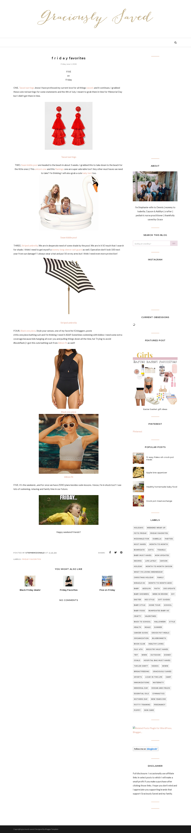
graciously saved (162, 671)
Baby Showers (141, 594)
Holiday (138, 566)
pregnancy (159, 705)
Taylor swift (141, 666)
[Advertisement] (68, 697)
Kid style (149, 600)
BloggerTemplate (51, 829)
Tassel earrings (26, 87)
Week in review (160, 594)
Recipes (138, 561)
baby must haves (142, 555)
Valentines (150, 616)
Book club (139, 644)
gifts (151, 550)
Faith (157, 589)
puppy (137, 710)
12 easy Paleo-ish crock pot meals (160, 458)
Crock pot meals (160, 633)
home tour (154, 605)
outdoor (156, 655)
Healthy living (156, 644)
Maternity (158, 683)
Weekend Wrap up (156, 528)
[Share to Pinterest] (121, 552)
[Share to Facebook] (110, 552)
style (172, 622)
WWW (144, 655)
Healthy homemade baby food (161, 487)
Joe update (169, 589)
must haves (140, 544)
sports (138, 677)
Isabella (157, 539)
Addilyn (147, 589)
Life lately (150, 561)
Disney (167, 655)
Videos (155, 666)
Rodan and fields (161, 688)
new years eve (158, 699)
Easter (137, 600)
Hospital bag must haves (157, 660)
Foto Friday (140, 533)
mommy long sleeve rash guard (67, 249)
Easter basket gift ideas (155, 409)
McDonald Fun (141, 539)
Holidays (138, 528)
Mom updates (162, 555)
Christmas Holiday (144, 577)
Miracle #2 (139, 583)
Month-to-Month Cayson (159, 566)
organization (141, 638)
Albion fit (62, 342)
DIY (173, 594)
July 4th (138, 649)
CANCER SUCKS (141, 633)
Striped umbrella (30, 245)
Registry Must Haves (157, 649)
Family (160, 577)
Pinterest (137, 431)
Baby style (139, 605)
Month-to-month (159, 544)
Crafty (137, 616)
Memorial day (141, 688)
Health (137, 627)
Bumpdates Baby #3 (159, 611)
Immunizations (141, 683)
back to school (142, 622)
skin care (149, 710)
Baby (136, 589)
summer (158, 627)
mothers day (141, 699)
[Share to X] (115, 552)
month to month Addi (160, 583)
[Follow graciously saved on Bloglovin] (146, 750)
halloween (160, 622)
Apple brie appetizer (156, 472)
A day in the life (153, 677)
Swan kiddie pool (29, 165)
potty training (142, 705)
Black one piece (28, 330)
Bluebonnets (159, 638)
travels (161, 550)
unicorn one (41, 169)
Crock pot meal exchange (159, 501)
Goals (137, 660)
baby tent (87, 173)
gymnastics (159, 694)
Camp (168, 677)
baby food (139, 611)
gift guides (164, 600)
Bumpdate (139, 550)
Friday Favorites (31, 559)
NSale (148, 627)
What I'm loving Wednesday (148, 572)
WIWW (165, 666)
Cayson (163, 561)
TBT (136, 655)
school (168, 605)
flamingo (59, 169)
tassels (90, 87)
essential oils (141, 694)
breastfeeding (141, 671)
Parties (169, 539)
